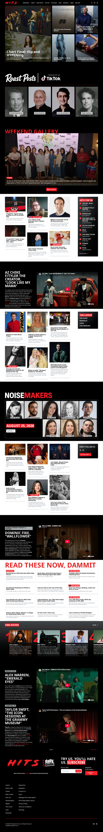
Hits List (47, 3)
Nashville (66, 3)
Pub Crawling (85, 325)
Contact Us (22, 791)
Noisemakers (10, 801)
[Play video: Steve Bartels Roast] (16, 102)
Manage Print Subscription (27, 797)
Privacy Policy (23, 804)
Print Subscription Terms (27, 801)
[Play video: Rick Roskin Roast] (40, 102)
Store (20, 794)
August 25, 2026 (20, 426)
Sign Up (78, 771)
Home (8, 785)
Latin (60, 3)
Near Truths (40, 3)
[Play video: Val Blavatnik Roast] (63, 102)
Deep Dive (77, 3)
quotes (7, 303)
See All (94, 625)
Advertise (22, 788)
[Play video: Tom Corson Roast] (87, 102)
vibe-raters (12, 624)
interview (28, 735)
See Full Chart (83, 253)
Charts (33, 3)
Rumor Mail (64, 767)
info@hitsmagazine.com (12, 825)
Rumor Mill (26, 3)
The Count (54, 3)
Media (72, 3)
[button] (94, 749)
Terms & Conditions (25, 807)
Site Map (21, 810)
